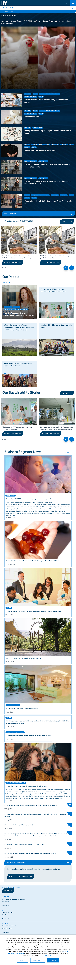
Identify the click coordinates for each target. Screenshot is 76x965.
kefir (41, 97)
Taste (34, 147)
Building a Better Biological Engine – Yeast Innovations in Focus (47, 132)
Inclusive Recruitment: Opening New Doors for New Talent (18, 364)
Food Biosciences (30, 97)
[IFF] (4, 3)
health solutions (30, 161)
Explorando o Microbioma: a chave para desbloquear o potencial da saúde (47, 165)
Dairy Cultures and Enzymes (49, 94)
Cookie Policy (20, 953)
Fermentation (37, 127)
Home (6, 11)
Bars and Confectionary (40, 144)
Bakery (26, 144)
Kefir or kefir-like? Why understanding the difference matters (46, 101)
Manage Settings (37, 960)
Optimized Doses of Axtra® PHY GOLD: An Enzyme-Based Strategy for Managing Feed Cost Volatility (36, 22)
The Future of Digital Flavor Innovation (40, 150)
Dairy (35, 94)
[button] (67, 3)
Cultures (27, 94)
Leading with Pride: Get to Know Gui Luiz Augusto (56, 326)
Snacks (26, 147)
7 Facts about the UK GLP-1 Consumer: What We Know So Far (48, 202)
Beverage (55, 144)
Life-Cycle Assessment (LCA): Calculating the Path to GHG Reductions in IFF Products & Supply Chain (19, 327)
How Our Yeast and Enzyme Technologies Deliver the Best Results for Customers (19, 314)
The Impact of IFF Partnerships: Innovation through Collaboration (54, 290)
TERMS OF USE (48, 955)
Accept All (53, 960)
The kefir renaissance (33, 117)
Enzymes (27, 127)
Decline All (22, 960)
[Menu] (73, 3)
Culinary (64, 144)
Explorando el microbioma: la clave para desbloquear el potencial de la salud (47, 182)
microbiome (43, 161)
